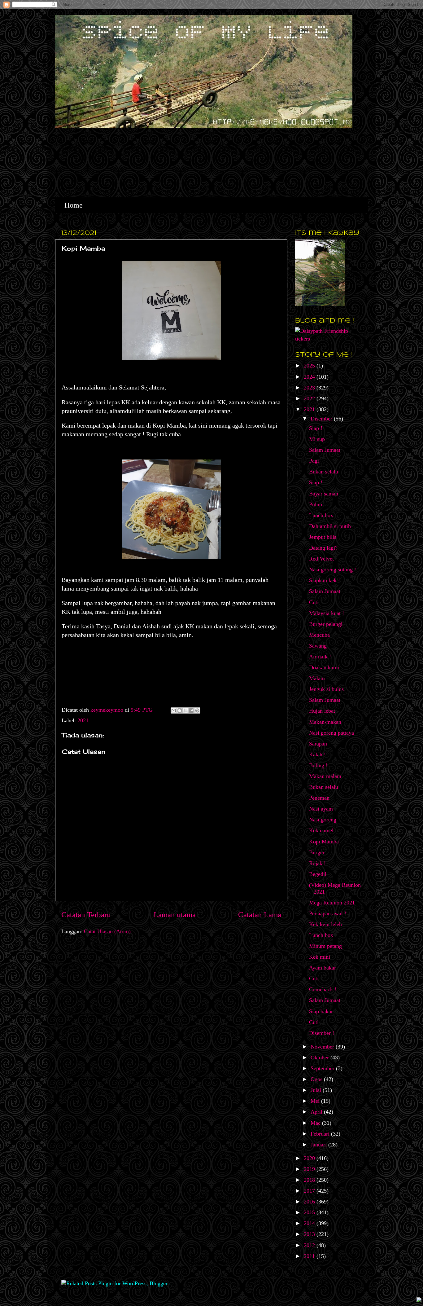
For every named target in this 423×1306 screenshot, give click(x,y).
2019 (310, 1169)
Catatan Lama (259, 914)
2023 (310, 388)
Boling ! (318, 765)
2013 (310, 1234)
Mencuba (319, 635)
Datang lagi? (323, 548)
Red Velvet (321, 559)
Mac (316, 1123)
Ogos (317, 1079)
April (317, 1112)
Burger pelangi (325, 624)
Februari (321, 1134)
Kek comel (321, 830)
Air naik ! (320, 656)
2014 (310, 1223)
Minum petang (325, 946)
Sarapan (318, 744)
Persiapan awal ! (327, 913)
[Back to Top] (418, 1300)
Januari (319, 1144)
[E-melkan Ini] (174, 710)
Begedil (317, 874)
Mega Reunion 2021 (332, 902)
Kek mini (319, 957)
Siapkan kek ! (324, 580)
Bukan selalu (323, 471)
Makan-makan (325, 722)
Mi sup (317, 439)
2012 (310, 1245)
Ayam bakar (322, 968)
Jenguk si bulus (326, 689)
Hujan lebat (322, 711)
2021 (83, 720)
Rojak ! (317, 863)
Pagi (314, 461)
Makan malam (325, 776)
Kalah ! (317, 754)
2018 (310, 1180)
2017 (310, 1191)
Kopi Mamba (324, 841)
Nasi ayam (321, 809)
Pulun (315, 504)
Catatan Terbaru (86, 914)
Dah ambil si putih (330, 526)
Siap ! (315, 428)
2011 (310, 1256)
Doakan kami (324, 667)
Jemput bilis (322, 537)
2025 (310, 366)
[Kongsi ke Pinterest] (197, 710)
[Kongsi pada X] (185, 710)
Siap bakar (321, 1011)
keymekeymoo (107, 710)
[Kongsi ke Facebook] (191, 710)
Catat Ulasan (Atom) (107, 931)
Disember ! (321, 1033)
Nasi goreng (322, 819)
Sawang (318, 646)
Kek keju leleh (325, 924)
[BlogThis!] (180, 710)
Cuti (314, 602)
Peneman (319, 798)
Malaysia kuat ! (326, 613)
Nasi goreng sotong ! (332, 569)
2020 (310, 1158)
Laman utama (175, 914)
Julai (317, 1090)
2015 (310, 1212)
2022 (310, 398)
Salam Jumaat (324, 450)
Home (73, 205)
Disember (322, 419)
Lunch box (321, 515)
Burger (317, 852)
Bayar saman (323, 493)
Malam (317, 678)
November (323, 1047)
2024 (310, 377)
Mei (316, 1101)
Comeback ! (322, 989)
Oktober (320, 1057)
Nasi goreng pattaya (331, 733)
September (323, 1068)
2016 (310, 1201)
